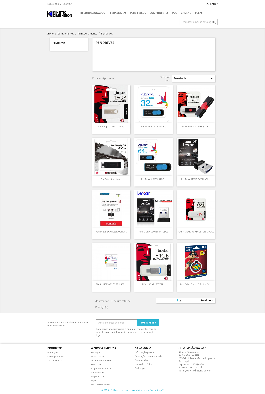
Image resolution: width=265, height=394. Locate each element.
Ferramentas (118, 13)
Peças (199, 13)
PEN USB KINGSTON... (153, 284)
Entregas (95, 352)
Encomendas (141, 360)
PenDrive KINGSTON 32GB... (195, 126)
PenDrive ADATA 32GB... (153, 126)
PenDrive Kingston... (111, 179)
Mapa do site (97, 376)
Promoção (52, 352)
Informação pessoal (145, 352)
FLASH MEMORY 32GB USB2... (111, 284)
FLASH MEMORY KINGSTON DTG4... (196, 231)
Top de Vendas (55, 360)
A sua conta (143, 348)
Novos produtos (55, 356)
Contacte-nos (98, 372)
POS (174, 13)
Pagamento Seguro (101, 368)
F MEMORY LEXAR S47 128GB (153, 231)
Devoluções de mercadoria (148, 356)
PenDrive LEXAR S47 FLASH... (195, 179)
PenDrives (59, 42)
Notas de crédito (143, 364)
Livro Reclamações (100, 384)
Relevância (194, 78)
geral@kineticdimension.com (195, 370)
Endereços (140, 368)
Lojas (93, 380)
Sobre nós (96, 364)
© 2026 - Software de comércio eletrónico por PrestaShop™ (132, 390)
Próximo (207, 301)
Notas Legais (97, 356)
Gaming (186, 13)
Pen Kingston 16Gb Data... (111, 126)
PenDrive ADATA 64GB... (153, 179)
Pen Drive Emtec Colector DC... (195, 284)
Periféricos (138, 13)
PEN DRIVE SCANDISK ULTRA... (111, 231)
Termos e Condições (101, 360)
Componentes (159, 13)
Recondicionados (92, 13)
